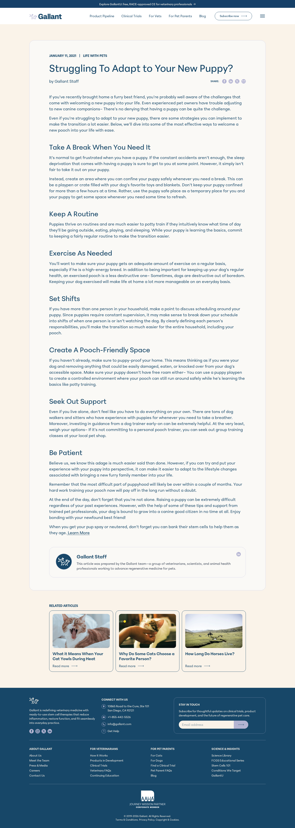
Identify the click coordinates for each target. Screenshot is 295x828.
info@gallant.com (119, 724)
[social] (224, 81)
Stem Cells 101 (221, 765)
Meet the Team (39, 760)
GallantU (217, 775)
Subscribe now (229, 16)
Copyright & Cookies (167, 819)
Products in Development (106, 760)
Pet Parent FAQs (161, 770)
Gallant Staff (92, 557)
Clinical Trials (131, 16)
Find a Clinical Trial (163, 765)
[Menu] (262, 16)
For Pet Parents (180, 16)
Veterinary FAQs (100, 770)
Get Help (113, 731)
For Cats (156, 755)
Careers (34, 770)
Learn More (78, 532)
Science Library (221, 755)
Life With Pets (95, 56)
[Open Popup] (241, 725)
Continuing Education (104, 775)
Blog (202, 16)
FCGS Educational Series (228, 760)
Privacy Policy (147, 819)
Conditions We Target (226, 770)
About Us (35, 755)
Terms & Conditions (127, 819)
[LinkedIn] (238, 554)
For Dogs (157, 760)
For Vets (155, 16)
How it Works (99, 755)
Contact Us (37, 775)
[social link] (31, 731)
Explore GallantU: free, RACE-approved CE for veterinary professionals (145, 4)
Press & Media (38, 765)
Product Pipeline (102, 16)
